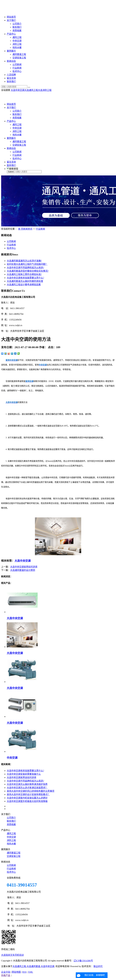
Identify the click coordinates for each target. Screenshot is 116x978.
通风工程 (17, 37)
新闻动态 (11, 61)
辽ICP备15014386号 (83, 960)
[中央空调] (22, 751)
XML (30, 972)
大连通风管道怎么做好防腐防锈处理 (25, 281)
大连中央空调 (17, 90)
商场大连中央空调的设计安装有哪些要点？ (28, 794)
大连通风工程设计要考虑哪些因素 (24, 284)
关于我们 (11, 20)
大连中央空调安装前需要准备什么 (24, 774)
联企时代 (98, 966)
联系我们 (17, 27)
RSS (24, 972)
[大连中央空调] (22, 612)
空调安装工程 (19, 57)
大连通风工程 (31, 90)
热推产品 (5, 975)
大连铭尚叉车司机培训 (12, 955)
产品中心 (11, 34)
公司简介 (17, 24)
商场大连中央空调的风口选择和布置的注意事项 (30, 791)
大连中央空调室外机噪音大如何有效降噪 (27, 801)
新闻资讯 (27, 229)
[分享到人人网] (15, 353)
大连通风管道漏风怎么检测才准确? (24, 261)
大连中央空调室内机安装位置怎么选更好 (27, 798)
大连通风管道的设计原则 (22, 570)
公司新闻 (17, 64)
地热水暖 (17, 47)
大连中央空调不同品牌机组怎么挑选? (25, 267)
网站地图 (16, 972)
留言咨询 (11, 78)
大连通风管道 (33, 966)
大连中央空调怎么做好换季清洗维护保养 (27, 784)
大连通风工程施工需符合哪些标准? (24, 274)
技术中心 (17, 71)
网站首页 (11, 17)
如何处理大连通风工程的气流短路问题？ (27, 264)
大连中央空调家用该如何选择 (21, 777)
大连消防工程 (44, 90)
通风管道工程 (19, 54)
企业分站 (5, 972)
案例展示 (11, 51)
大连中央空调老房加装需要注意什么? (25, 278)
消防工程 (17, 44)
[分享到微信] (18, 353)
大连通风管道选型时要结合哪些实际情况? (28, 271)
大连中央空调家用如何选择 (23, 567)
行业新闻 (17, 68)
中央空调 (17, 41)
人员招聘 (11, 74)
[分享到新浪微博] (9, 353)
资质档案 (17, 30)
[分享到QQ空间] (5, 353)
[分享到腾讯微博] (12, 353)
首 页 (20, 229)
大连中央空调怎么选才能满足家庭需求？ (27, 787)
